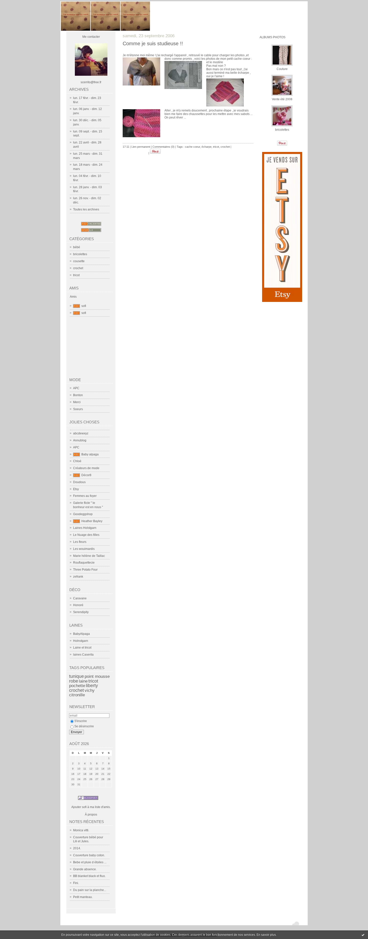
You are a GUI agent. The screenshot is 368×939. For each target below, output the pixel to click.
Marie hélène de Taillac (89, 556)
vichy (90, 690)
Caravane (80, 598)
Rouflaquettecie (84, 562)
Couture (282, 69)
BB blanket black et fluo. (89, 876)
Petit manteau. (83, 897)
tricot (76, 275)
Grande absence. (85, 869)
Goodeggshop (83, 514)
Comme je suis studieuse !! (153, 43)
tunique (76, 676)
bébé (76, 247)
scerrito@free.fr (91, 82)
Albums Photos (272, 37)
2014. (77, 848)
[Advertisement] (94, 349)
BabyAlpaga (81, 634)
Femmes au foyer (85, 496)
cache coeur (192, 146)
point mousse (97, 676)
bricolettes (80, 254)
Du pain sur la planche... (89, 890)
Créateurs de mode (86, 468)
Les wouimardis (84, 549)
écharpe (207, 146)
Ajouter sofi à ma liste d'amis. (91, 807)
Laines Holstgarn (84, 528)
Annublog (79, 440)
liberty (92, 685)
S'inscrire (80, 721)
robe (73, 681)
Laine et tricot (82, 647)
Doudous (79, 482)
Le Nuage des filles (86, 535)
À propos (91, 814)
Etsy (76, 489)
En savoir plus (266, 935)
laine (83, 681)
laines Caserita (83, 654)
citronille (77, 695)
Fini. (76, 883)
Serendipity (81, 612)
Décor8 (86, 475)
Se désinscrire (84, 726)
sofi (83, 306)
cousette (79, 261)
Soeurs (78, 409)
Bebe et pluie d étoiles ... (89, 862)
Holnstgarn (80, 641)
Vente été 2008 (282, 99)
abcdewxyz (80, 433)
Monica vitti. (81, 830)
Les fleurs (79, 542)
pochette (77, 685)
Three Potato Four (85, 569)
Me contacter (91, 36)
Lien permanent (140, 146)
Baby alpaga (90, 454)
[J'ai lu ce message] (363, 935)
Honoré (78, 605)
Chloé (77, 461)
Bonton (78, 395)
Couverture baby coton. (89, 855)
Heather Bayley (91, 521)
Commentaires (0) (163, 146)
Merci (77, 402)
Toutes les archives (86, 209)
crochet (78, 268)
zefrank (78, 576)
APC (76, 388)
